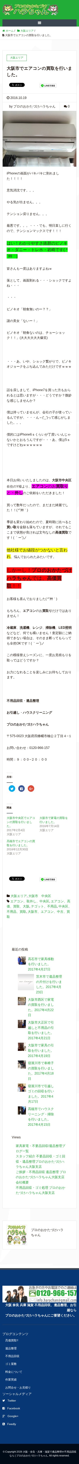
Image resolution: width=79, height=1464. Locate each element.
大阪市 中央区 (39, 896)
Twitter (11, 1400)
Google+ (12, 1416)
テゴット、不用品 (44, 906)
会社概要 (22, 1182)
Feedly (11, 1424)
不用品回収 (12, 1356)
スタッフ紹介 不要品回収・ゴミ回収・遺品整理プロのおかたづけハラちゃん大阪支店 (40, 1161)
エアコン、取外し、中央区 (29, 901)
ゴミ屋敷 (11, 1363)
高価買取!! (11, 1340)
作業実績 (11, 1379)
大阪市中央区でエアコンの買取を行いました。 (21, 822)
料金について (13, 1371)
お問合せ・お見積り (18, 1387)
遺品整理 (11, 1348)
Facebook (13, 1408)
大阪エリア (19, 896)
